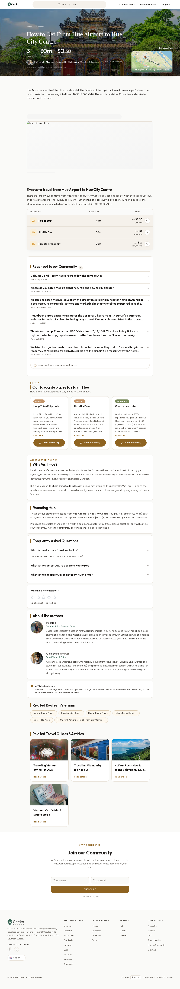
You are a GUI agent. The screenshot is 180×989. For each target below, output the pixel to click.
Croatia (123, 930)
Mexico (95, 926)
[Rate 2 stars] (38, 597)
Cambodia (68, 940)
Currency (125, 977)
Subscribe (90, 889)
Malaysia (68, 945)
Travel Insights (154, 940)
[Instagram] (10, 949)
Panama (95, 940)
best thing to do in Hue (66, 485)
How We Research (113, 62)
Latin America (146, 4)
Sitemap (152, 950)
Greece (123, 935)
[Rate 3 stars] (43, 597)
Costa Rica (96, 935)
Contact (151, 930)
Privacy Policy (149, 977)
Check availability (50, 442)
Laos (66, 950)
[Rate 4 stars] (49, 597)
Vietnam (40, 26)
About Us (152, 926)
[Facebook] (16, 949)
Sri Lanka (68, 954)
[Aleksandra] (32, 62)
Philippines (69, 935)
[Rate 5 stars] (54, 597)
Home (29, 26)
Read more (38, 435)
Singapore (68, 964)
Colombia (96, 930)
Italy (122, 926)
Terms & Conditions (164, 977)
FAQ (150, 935)
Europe (164, 4)
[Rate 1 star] (32, 597)
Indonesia (68, 959)
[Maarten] (29, 62)
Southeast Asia (125, 4)
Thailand (68, 930)
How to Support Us (156, 945)
